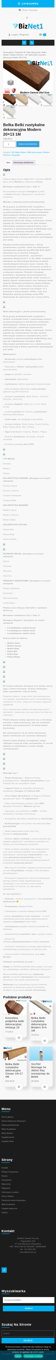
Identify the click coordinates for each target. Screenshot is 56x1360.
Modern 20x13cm (16, 55)
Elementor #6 (20, 52)
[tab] (24, 42)
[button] (48, 64)
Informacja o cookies (10, 1192)
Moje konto (6, 1184)
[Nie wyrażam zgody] (52, 1351)
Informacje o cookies (33, 1356)
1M (26, 55)
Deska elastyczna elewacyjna (14, 1121)
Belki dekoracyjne (33, 52)
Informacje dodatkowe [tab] (23, 162)
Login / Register (20, 35)
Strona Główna (8, 1196)
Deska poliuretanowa (10, 1125)
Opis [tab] (8, 162)
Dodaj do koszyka (28, 144)
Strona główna (8, 52)
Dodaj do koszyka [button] (19, 1037)
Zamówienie (7, 1180)
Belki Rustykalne (8, 1204)
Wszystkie (16, 155)
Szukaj (29, 1308)
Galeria (5, 1212)
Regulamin (6, 1188)
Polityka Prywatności (10, 1172)
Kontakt (5, 1168)
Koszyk (4, 1176)
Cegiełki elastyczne (9, 1208)
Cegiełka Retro (8, 1141)
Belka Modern (21, 152)
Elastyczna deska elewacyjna (14, 1200)
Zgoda (18, 1356)
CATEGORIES (30, 3)
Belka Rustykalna (9, 1129)
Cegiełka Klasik (8, 1137)
